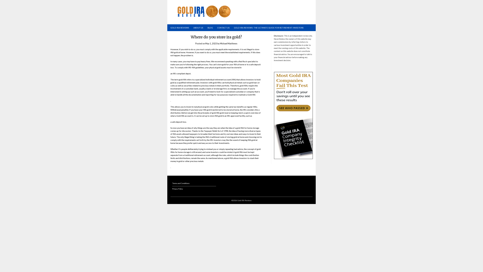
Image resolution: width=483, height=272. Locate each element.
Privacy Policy (177, 189)
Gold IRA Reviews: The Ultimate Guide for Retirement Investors (269, 28)
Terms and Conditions (181, 183)
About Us (198, 28)
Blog (210, 28)
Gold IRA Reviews (179, 28)
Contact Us (223, 28)
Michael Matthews (228, 43)
